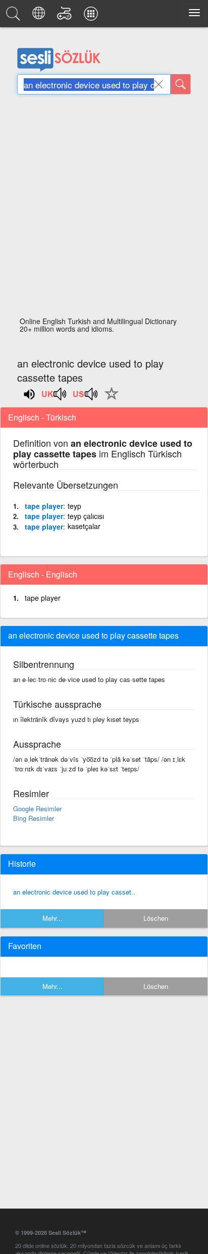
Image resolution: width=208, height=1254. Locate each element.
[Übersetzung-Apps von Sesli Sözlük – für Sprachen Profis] (92, 16)
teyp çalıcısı (86, 516)
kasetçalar (84, 526)
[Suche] (181, 84)
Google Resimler (37, 808)
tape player (44, 506)
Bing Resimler (33, 818)
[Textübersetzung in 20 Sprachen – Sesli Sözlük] (40, 16)
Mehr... (52, 918)
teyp (74, 506)
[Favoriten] (109, 399)
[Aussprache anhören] (54, 397)
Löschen (155, 918)
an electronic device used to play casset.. (74, 892)
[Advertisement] (104, 208)
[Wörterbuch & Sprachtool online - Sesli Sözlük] (15, 16)
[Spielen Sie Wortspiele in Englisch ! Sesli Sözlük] (66, 16)
